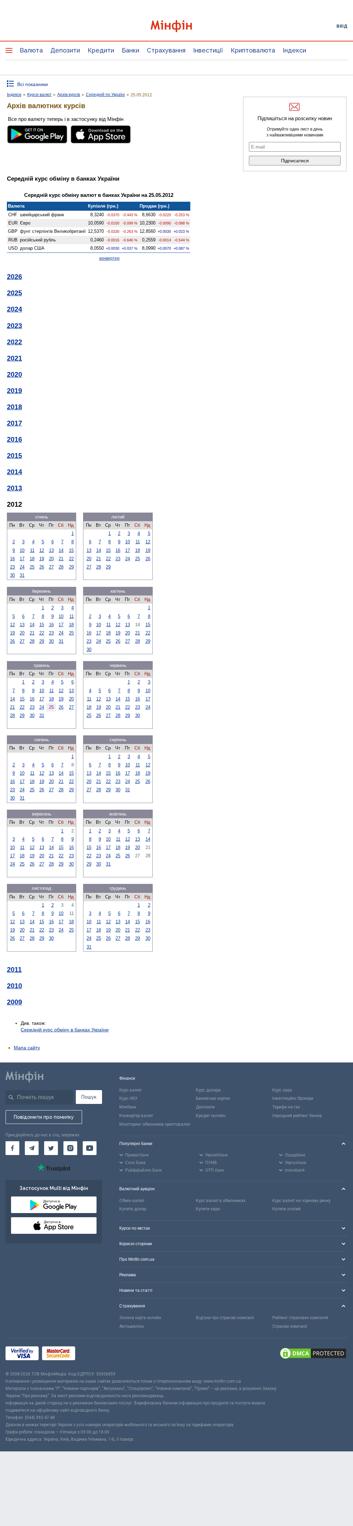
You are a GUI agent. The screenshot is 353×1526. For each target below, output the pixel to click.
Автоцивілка (131, 1326)
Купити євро (208, 1209)
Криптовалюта (253, 50)
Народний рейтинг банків (297, 1115)
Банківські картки (213, 1098)
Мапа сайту (27, 1047)
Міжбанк (127, 1107)
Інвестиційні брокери (292, 1098)
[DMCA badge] (313, 1354)
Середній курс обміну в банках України (65, 1029)
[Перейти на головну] (177, 26)
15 (71, 550)
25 (32, 567)
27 (51, 567)
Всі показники (32, 84)
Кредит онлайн (210, 1115)
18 (32, 558)
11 (32, 550)
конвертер (109, 258)
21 (61, 558)
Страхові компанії (289, 1326)
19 (41, 558)
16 (12, 558)
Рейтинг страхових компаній (300, 1317)
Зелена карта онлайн (140, 1317)
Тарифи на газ (286, 1107)
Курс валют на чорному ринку (301, 1200)
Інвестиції (208, 50)
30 (12, 575)
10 (22, 550)
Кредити (101, 50)
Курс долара (208, 1090)
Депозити (65, 50)
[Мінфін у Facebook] (12, 1148)
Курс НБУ (128, 1098)
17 (22, 558)
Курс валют (130, 1090)
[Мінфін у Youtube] (90, 1148)
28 (61, 567)
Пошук (89, 1097)
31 (22, 575)
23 (12, 567)
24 (22, 567)
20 (51, 558)
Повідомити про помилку (44, 1117)
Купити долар (132, 1209)
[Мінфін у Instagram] (70, 1148)
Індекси (294, 50)
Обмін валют (131, 1200)
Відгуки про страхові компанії (225, 1317)
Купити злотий (286, 1209)
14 (61, 550)
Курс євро (282, 1090)
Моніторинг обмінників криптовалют (154, 1124)
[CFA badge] (94, 1354)
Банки (130, 50)
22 (71, 558)
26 (41, 567)
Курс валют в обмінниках (220, 1200)
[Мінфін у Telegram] (32, 1148)
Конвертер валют (136, 1115)
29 (71, 567)
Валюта (31, 50)
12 (41, 550)
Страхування (166, 50)
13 (51, 550)
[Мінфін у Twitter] (51, 1148)
